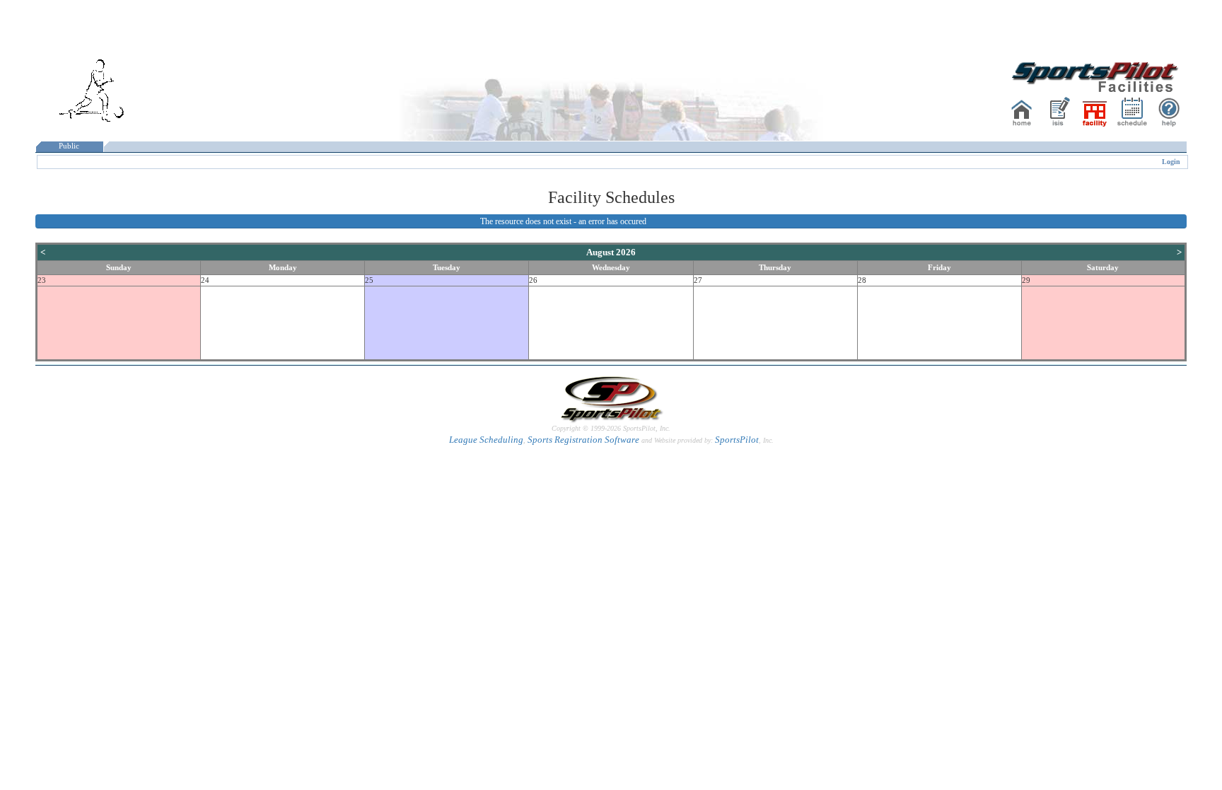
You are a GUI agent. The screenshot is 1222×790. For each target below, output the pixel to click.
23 (41, 280)
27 (698, 280)
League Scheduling (486, 439)
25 (369, 280)
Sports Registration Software (583, 439)
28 (862, 280)
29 (1026, 280)
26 (533, 280)
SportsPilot (737, 439)
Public (68, 146)
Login (1171, 161)
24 (205, 280)
